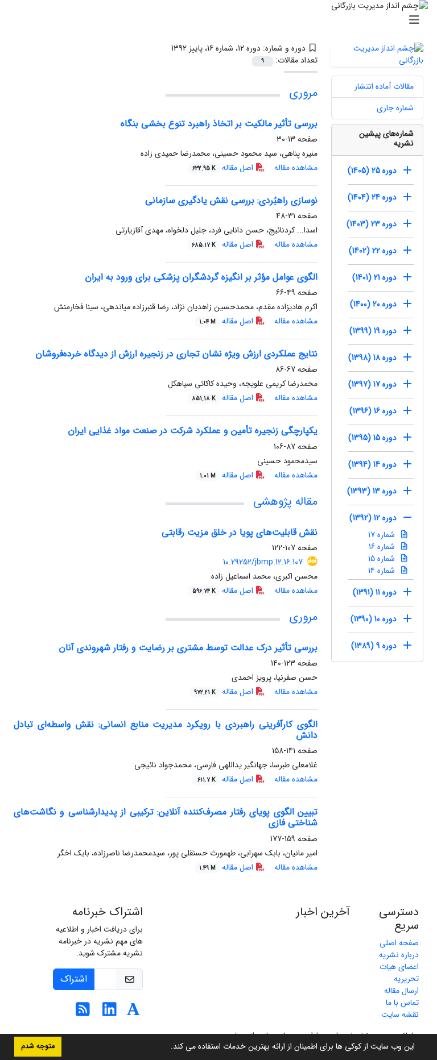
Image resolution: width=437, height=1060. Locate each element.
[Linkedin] (109, 1013)
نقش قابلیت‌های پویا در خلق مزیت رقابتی (240, 532)
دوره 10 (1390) (374, 619)
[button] (166, 1047)
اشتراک (73, 979)
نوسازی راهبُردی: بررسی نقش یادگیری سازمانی (231, 200)
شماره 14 (382, 570)
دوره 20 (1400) (373, 304)
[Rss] (83, 1013)
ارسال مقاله (401, 990)
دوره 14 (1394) (372, 464)
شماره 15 (382, 558)
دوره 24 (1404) (372, 197)
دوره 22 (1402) (373, 250)
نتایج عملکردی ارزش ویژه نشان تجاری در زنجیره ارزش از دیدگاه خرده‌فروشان (177, 354)
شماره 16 (383, 547)
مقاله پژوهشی (285, 501)
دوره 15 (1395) (372, 437)
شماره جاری (395, 108)
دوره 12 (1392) (373, 518)
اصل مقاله (223, 167)
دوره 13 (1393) (372, 491)
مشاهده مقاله (296, 167)
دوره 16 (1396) (373, 411)
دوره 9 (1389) (374, 645)
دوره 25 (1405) (372, 170)
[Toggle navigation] (222, 20)
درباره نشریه (399, 955)
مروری (303, 93)
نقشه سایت (400, 1014)
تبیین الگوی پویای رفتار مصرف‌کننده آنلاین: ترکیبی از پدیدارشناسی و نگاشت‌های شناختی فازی (166, 817)
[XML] (162, 48)
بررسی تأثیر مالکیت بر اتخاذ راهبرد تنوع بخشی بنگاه (219, 124)
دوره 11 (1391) (375, 592)
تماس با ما (402, 1002)
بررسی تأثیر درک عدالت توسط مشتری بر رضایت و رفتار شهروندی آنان (188, 648)
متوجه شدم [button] (38, 1046)
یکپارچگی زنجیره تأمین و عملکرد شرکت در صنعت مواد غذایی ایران (193, 430)
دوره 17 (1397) (372, 384)
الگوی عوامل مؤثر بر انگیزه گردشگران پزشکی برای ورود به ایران (201, 277)
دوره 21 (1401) (374, 277)
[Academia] (133, 1013)
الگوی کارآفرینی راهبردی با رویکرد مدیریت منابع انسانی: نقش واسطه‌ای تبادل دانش (166, 729)
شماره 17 (382, 535)
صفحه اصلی (399, 943)
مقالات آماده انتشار (384, 86)
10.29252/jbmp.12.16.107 (263, 562)
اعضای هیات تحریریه (399, 973)
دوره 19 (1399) (373, 331)
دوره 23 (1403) (372, 224)
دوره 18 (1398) (372, 357)
